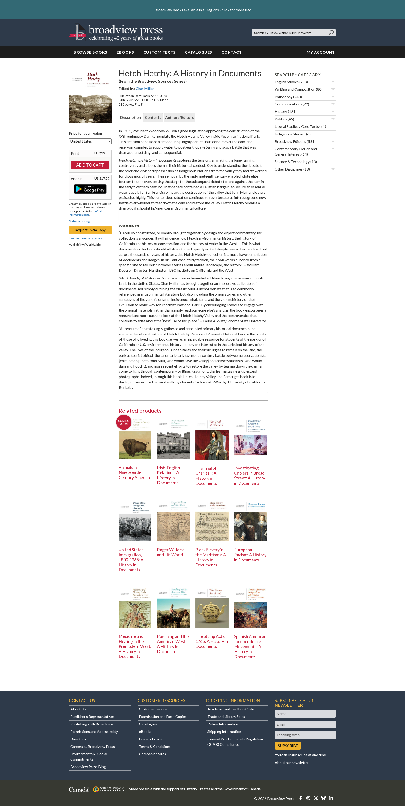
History (281, 111)
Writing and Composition (295, 89)
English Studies (287, 81)
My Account (321, 52)
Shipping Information (224, 731)
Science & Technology (292, 161)
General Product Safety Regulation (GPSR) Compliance (235, 742)
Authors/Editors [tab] (179, 117)
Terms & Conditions (155, 746)
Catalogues (198, 52)
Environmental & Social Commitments (88, 756)
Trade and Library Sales (226, 716)
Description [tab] (130, 117)
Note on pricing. (79, 221)
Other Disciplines (289, 169)
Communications (288, 104)
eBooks (125, 52)
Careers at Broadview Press (92, 746)
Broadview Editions (290, 141)
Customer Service (153, 709)
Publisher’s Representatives (92, 716)
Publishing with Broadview (91, 724)
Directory (78, 739)
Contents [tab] (153, 117)
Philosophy (283, 96)
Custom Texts (159, 52)
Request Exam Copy (90, 230)
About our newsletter (292, 762)
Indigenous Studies (290, 134)
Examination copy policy (85, 238)
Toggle (333, 82)
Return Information (222, 724)
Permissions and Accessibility (94, 731)
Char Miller (145, 88)
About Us (78, 709)
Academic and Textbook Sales (231, 709)
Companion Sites (152, 753)
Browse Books (90, 52)
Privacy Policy (150, 739)
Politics (281, 119)
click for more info (236, 9)
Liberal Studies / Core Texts (297, 126)
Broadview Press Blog (88, 766)
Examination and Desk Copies (163, 716)
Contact (231, 52)
